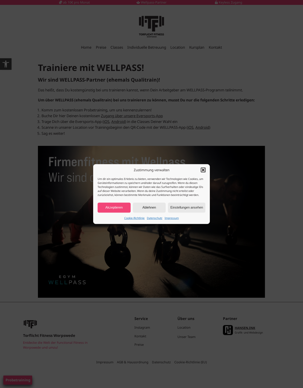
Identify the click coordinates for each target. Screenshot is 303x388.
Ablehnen (149, 207)
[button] (203, 170)
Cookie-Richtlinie (134, 218)
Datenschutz (154, 218)
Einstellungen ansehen (186, 207)
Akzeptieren (114, 207)
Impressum (172, 218)
